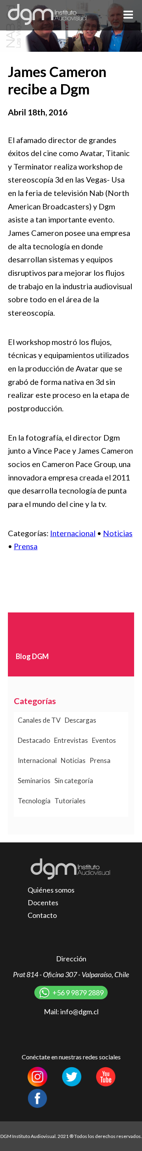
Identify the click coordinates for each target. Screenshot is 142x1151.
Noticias (118, 533)
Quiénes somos (51, 889)
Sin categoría (73, 780)
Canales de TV (39, 720)
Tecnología (34, 801)
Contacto (42, 915)
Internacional (72, 533)
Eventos (104, 740)
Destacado (34, 740)
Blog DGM (32, 656)
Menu (128, 15)
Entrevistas (71, 740)
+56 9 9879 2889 (78, 992)
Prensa (25, 546)
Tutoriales (70, 801)
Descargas (80, 720)
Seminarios (34, 780)
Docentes (43, 902)
